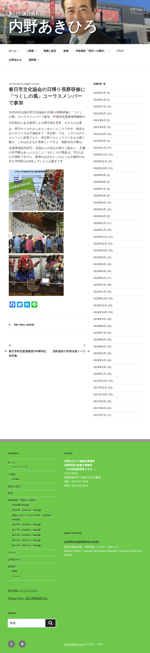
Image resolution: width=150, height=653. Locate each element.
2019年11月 (100, 243)
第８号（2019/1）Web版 (26, 524)
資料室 (32, 59)
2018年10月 (100, 312)
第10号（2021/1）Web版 (26, 510)
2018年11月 (100, 305)
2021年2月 (99, 140)
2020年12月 (100, 154)
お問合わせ (15, 59)
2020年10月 (100, 168)
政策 (66, 50)
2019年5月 (99, 264)
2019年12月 (100, 236)
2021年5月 (99, 120)
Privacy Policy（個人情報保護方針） (28, 598)
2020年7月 (99, 188)
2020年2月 (99, 223)
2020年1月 (99, 229)
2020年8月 (99, 181)
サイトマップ (19, 467)
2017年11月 (100, 387)
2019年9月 (99, 257)
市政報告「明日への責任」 (91, 50)
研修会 (22, 325)
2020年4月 (99, 209)
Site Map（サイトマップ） (23, 590)
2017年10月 (100, 394)
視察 (16, 325)
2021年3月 (99, 134)
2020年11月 (100, 161)
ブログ (120, 50)
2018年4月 (99, 353)
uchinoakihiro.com (74, 644)
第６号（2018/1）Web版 (26, 535)
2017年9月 (99, 401)
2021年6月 (99, 113)
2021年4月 (99, 127)
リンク (16, 576)
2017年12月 (100, 380)
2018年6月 (99, 339)
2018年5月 (99, 346)
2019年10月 (100, 250)
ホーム (12, 50)
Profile (15, 479)
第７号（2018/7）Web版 (26, 530)
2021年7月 (99, 106)
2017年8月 (99, 408)
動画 (14, 571)
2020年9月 (99, 175)
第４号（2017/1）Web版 (26, 545)
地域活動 (30, 325)
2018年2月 (99, 367)
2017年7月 (99, 415)
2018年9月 (99, 319)
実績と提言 (50, 50)
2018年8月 (99, 325)
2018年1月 (99, 373)
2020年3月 (99, 216)
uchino (35, 84)
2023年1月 (99, 99)
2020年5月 (99, 202)
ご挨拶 (30, 50)
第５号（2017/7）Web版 (26, 540)
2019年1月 (99, 291)
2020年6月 (99, 195)
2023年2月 (99, 92)
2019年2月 (99, 284)
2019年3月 (99, 277)
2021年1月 (99, 147)
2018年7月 (99, 332)
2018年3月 (99, 360)
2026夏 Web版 (20, 505)
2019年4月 (99, 271)
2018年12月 (100, 298)
